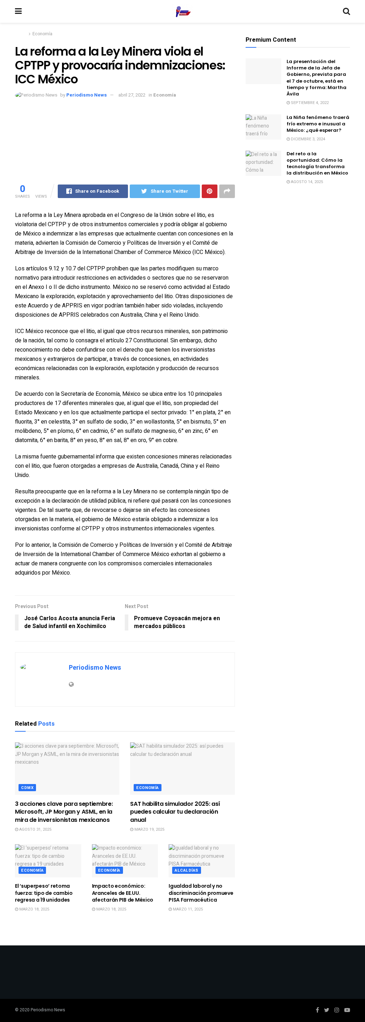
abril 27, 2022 (131, 95)
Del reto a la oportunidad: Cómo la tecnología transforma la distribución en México (317, 163)
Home (21, 34)
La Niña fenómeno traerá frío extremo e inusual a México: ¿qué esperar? (318, 124)
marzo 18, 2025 (33, 909)
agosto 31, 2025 (34, 829)
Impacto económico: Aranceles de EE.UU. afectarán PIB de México (123, 892)
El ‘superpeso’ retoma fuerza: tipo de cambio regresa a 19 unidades (44, 892)
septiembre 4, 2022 (309, 103)
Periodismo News (86, 95)
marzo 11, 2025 (187, 909)
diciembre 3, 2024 (307, 139)
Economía (42, 34)
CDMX (27, 788)
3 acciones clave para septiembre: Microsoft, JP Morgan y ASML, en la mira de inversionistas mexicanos (64, 812)
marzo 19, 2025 (148, 829)
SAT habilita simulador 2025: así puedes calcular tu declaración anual (175, 812)
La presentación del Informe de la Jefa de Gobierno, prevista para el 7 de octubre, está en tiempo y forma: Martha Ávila (316, 77)
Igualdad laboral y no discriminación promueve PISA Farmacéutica (201, 892)
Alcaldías (187, 870)
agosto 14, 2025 (306, 182)
